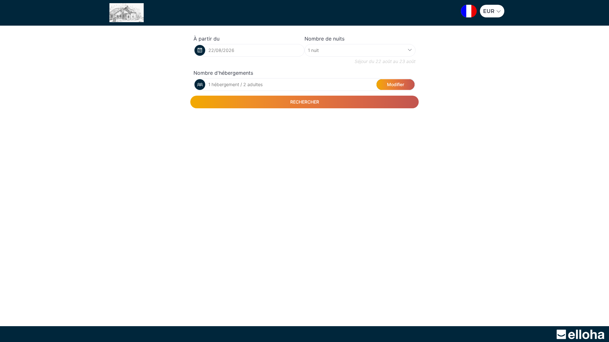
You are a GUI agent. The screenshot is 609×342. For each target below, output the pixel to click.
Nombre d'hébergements (223, 73)
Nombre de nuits (324, 38)
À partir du (206, 38)
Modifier (395, 84)
